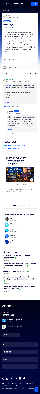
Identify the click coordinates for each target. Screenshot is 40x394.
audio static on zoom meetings (15, 271)
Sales (5, 359)
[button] (3, 3)
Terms (3, 383)
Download (7, 352)
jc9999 (12, 235)
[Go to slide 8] (29, 205)
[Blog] (3, 378)
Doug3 (8, 15)
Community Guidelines (12, 148)
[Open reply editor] (20, 67)
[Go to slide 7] (27, 205)
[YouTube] (15, 378)
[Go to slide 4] (20, 205)
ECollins (12, 224)
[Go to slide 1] (11, 205)
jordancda (13, 241)
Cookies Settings (18, 386)
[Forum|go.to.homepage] (14, 4)
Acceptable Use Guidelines (27, 383)
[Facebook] (24, 378)
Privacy (8, 383)
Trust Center (15, 383)
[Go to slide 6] (25, 205)
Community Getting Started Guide (16, 145)
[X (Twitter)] (11, 378)
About (5, 344)
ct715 (12, 229)
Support (6, 367)
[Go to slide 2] (13, 205)
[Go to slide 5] (22, 205)
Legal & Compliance (7, 386)
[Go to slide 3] (16, 205)
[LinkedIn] (7, 378)
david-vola (9, 79)
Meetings (6, 10)
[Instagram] (20, 378)
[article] (20, 93)
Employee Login (29, 386)
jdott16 (12, 218)
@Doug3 (8, 85)
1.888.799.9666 (8, 315)
